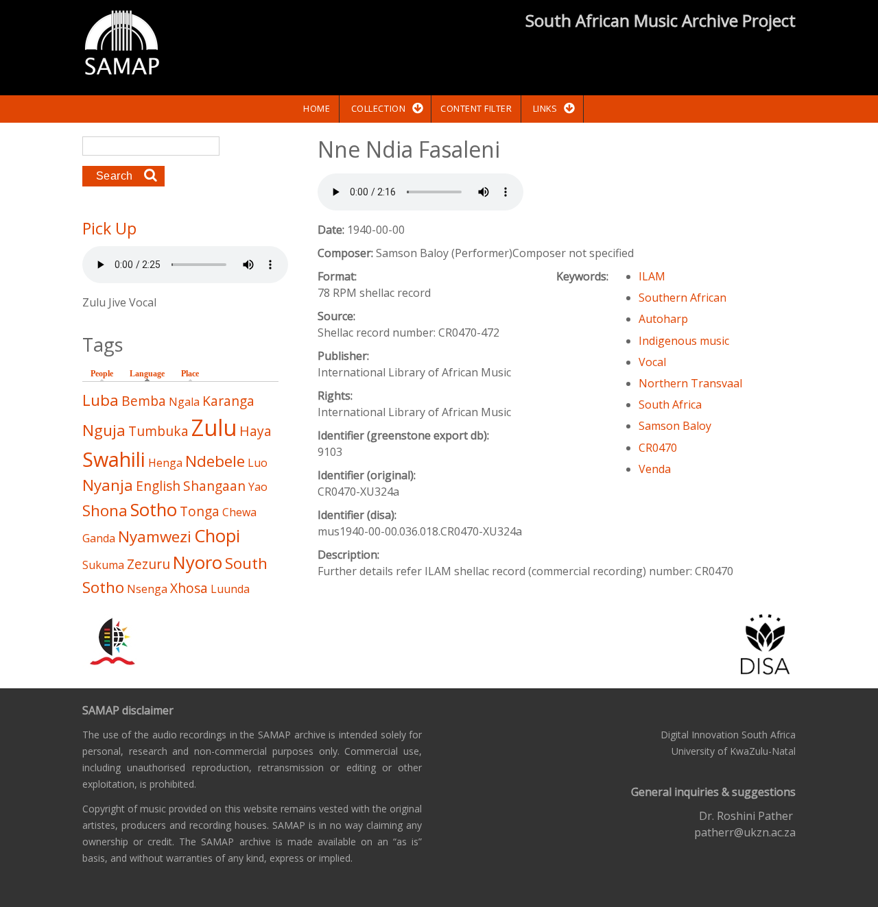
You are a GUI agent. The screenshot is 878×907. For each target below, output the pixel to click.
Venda (655, 468)
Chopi (217, 536)
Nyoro (197, 563)
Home (316, 108)
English (158, 485)
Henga (165, 462)
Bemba (143, 400)
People (102, 373)
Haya (255, 431)
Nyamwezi (154, 536)
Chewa (239, 512)
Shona (105, 510)
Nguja (104, 430)
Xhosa (189, 588)
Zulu (214, 427)
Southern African (682, 297)
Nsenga (147, 588)
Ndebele (215, 461)
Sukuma (103, 564)
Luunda (230, 588)
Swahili (113, 459)
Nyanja (107, 485)
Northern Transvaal (690, 383)
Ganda (98, 538)
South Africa (670, 404)
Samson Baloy (675, 425)
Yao (258, 486)
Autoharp (663, 318)
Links (545, 108)
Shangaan (214, 485)
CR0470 (658, 447)
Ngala (184, 401)
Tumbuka (158, 431)
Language (150, 373)
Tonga (200, 511)
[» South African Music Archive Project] (121, 44)
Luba (100, 400)
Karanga (228, 400)
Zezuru (148, 564)
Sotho (153, 510)
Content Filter (476, 108)
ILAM (652, 276)
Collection (378, 108)
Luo (258, 462)
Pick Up (109, 228)
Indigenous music (684, 340)
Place (190, 373)
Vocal (652, 362)
